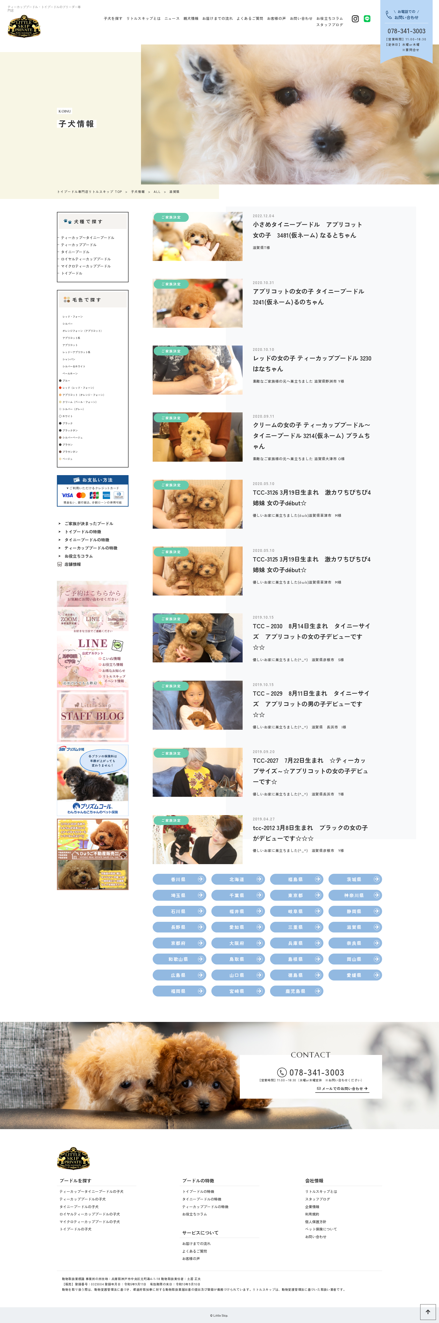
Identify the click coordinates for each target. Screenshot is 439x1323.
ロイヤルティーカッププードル (86, 258)
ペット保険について (321, 1229)
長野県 (178, 927)
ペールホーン (70, 373)
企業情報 (312, 1206)
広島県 (178, 975)
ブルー (66, 380)
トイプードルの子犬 (75, 1229)
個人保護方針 (315, 1221)
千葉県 (236, 895)
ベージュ (67, 459)
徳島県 (295, 975)
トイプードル (71, 273)
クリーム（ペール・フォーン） (80, 402)
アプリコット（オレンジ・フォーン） (84, 395)
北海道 (236, 879)
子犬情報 (138, 191)
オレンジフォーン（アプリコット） (82, 331)
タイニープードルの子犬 (79, 1206)
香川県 (178, 879)
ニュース (172, 18)
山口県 (236, 975)
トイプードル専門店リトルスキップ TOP (89, 191)
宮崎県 (236, 991)
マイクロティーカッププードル (86, 266)
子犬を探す (113, 18)
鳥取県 (236, 959)
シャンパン (68, 359)
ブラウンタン (70, 452)
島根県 (295, 959)
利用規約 (312, 1214)
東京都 (295, 895)
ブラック (67, 423)
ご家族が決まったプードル (89, 523)
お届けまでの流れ (217, 18)
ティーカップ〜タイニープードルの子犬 (91, 1191)
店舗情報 (73, 564)
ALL (157, 191)
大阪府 (236, 943)
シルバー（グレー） (73, 409)
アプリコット (70, 345)
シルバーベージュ (72, 437)
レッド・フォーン (72, 316)
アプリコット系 (71, 338)
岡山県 (354, 959)
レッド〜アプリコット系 (76, 352)
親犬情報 (191, 18)
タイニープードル (75, 251)
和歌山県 (178, 959)
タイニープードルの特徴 (87, 540)
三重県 (295, 927)
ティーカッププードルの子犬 (82, 1199)
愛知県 (236, 927)
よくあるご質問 (250, 18)
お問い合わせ (301, 18)
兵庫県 (295, 943)
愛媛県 (354, 975)
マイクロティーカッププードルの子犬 (89, 1221)
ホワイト (67, 416)
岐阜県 (295, 911)
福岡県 (178, 991)
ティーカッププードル (79, 244)
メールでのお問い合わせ (342, 1089)
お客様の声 (276, 18)
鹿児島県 (296, 991)
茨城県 (354, 879)
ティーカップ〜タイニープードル (87, 237)
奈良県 (354, 943)
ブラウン (67, 444)
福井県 (236, 911)
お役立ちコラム (329, 18)
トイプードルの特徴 (83, 531)
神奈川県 (354, 895)
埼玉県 (178, 895)
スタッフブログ (329, 24)
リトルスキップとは (143, 18)
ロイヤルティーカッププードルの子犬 (89, 1214)
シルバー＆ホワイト (73, 366)
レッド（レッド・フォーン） (79, 388)
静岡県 (354, 911)
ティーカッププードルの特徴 (91, 548)
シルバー (67, 323)
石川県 (178, 911)
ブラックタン (70, 430)
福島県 (295, 879)
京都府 (178, 943)
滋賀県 (354, 927)
